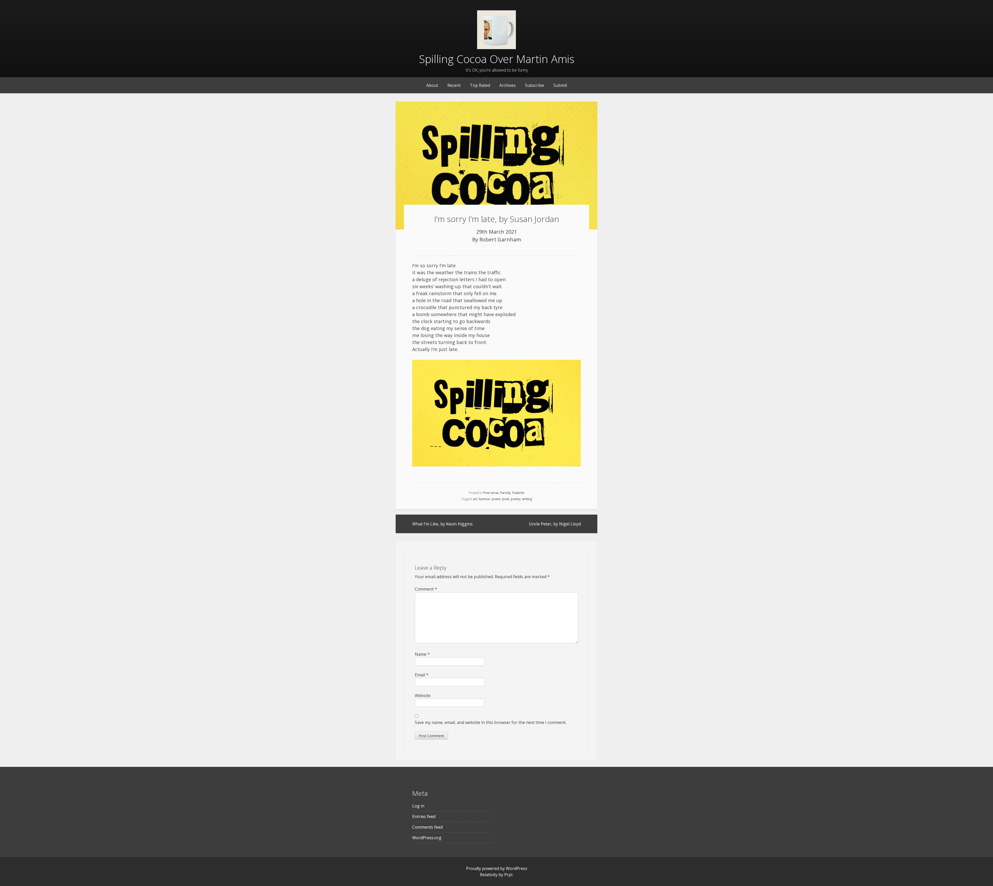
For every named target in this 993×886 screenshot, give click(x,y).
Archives (507, 85)
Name (422, 654)
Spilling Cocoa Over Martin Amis (496, 58)
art (475, 499)
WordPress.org (426, 838)
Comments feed (427, 827)
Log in (418, 806)
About (432, 85)
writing (527, 499)
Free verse (491, 493)
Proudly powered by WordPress (496, 868)
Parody (505, 493)
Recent (454, 85)
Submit (560, 85)
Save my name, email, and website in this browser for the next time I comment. (490, 722)
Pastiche (518, 493)
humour (484, 499)
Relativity (489, 874)
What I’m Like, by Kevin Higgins (442, 524)
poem (496, 499)
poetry (516, 499)
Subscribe (534, 85)
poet (505, 499)
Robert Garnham (500, 239)
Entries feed (423, 816)
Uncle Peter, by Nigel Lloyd (555, 524)
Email (421, 675)
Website (423, 695)
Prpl (508, 874)
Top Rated (480, 85)
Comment (426, 589)
